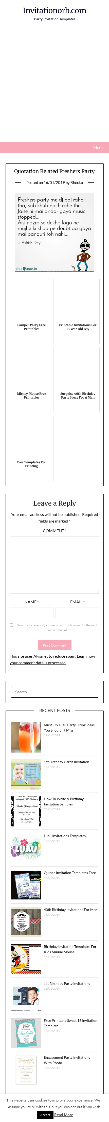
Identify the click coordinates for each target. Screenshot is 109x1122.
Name (32, 601)
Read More (63, 1114)
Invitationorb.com (54, 10)
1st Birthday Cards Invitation (66, 762)
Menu (98, 147)
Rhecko (76, 182)
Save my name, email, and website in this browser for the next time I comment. (57, 627)
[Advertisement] (54, 84)
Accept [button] (45, 1115)
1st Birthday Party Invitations (67, 983)
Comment (54, 530)
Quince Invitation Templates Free (70, 872)
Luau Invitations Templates (65, 836)
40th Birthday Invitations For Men (70, 909)
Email (77, 601)
